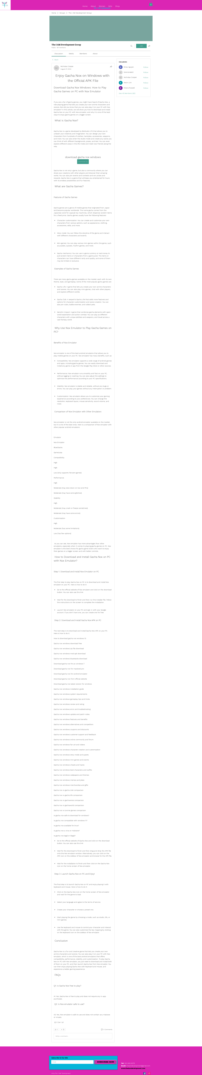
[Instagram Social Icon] (149, 1073)
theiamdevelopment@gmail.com (138, 1066)
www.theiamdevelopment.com (133, 1068)
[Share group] (149, 46)
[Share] (111, 66)
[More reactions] (62, 1029)
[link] (58, 54)
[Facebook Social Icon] (144, 1073)
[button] (151, 4)
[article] (83, 552)
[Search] (131, 46)
